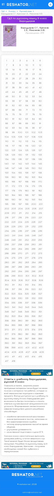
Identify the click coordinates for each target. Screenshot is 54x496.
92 (6, 128)
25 (6, 78)
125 (26, 150)
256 (7, 244)
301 (27, 276)
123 (13, 150)
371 (13, 329)
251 (20, 240)
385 (13, 338)
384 (7, 338)
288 (20, 267)
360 (20, 320)
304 (7, 280)
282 (20, 262)
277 (27, 258)
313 (26, 285)
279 (40, 258)
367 (27, 325)
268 (7, 253)
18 (40, 69)
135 (13, 159)
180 (27, 190)
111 (13, 141)
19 (7, 74)
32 (13, 83)
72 (33, 110)
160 (13, 177)
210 (13, 213)
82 (20, 119)
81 (13, 119)
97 (40, 128)
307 (27, 280)
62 (13, 105)
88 (20, 123)
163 (33, 177)
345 (40, 307)
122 (6, 150)
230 (20, 226)
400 (20, 347)
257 (13, 244)
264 (20, 249)
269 (13, 253)
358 (7, 320)
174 (26, 186)
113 (26, 141)
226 (33, 222)
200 (33, 204)
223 (13, 222)
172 (13, 186)
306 (20, 280)
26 (13, 78)
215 (40, 213)
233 (40, 226)
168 (26, 181)
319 (26, 289)
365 (13, 325)
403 (41, 347)
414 (33, 356)
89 (26, 123)
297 (40, 271)
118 (20, 146)
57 (20, 101)
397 (40, 343)
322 (7, 294)
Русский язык (26, 11)
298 (7, 276)
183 (6, 195)
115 (40, 141)
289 (27, 267)
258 (20, 244)
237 (27, 231)
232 (34, 226)
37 (7, 87)
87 (13, 123)
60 (40, 101)
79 (40, 114)
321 (40, 289)
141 (13, 163)
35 (33, 83)
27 (20, 78)
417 (6, 361)
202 (7, 208)
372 (20, 329)
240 (7, 235)
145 (40, 163)
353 (13, 316)
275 (13, 258)
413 (27, 356)
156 (26, 172)
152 (40, 168)
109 (40, 137)
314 (33, 285)
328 (7, 298)
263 (13, 249)
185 (20, 195)
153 (6, 172)
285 (40, 262)
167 (20, 181)
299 (13, 276)
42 (40, 87)
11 (33, 65)
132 (33, 155)
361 (27, 320)
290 (33, 267)
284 (34, 262)
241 (13, 235)
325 (27, 294)
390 (7, 343)
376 (40, 329)
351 (40, 311)
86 (6, 123)
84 (33, 119)
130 (20, 155)
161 (20, 177)
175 (33, 186)
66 (40, 105)
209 (7, 213)
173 (20, 186)
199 (26, 204)
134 (7, 159)
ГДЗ (3, 11)
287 (13, 267)
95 (26, 128)
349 (27, 311)
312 (20, 285)
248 (7, 240)
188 (40, 195)
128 (6, 155)
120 (33, 146)
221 (40, 217)
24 (40, 74)
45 (20, 92)
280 (7, 262)
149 (27, 168)
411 (13, 356)
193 (33, 199)
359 (13, 320)
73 (40, 110)
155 (20, 172)
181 (33, 190)
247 (40, 235)
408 (34, 352)
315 (40, 285)
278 (33, 258)
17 (33, 69)
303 (41, 276)
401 (27, 347)
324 (20, 294)
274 (7, 258)
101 (26, 132)
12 (40, 65)
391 (13, 343)
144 (33, 163)
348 (20, 311)
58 (26, 101)
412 (20, 356)
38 (13, 87)
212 (27, 213)
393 (27, 343)
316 (6, 289)
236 (20, 231)
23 (33, 74)
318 (20, 289)
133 (40, 155)
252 (27, 240)
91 (40, 123)
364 (7, 325)
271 (26, 253)
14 (13, 69)
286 (7, 267)
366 (20, 325)
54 (40, 96)
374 (33, 329)
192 (26, 199)
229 (13, 226)
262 (7, 249)
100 (20, 132)
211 (20, 213)
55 (6, 101)
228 (7, 226)
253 (33, 240)
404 (7, 352)
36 (40, 83)
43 (6, 92)
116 (6, 146)
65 (33, 105)
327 (40, 294)
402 (34, 347)
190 (13, 199)
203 (13, 208)
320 (33, 289)
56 (13, 101)
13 (7, 69)
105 (13, 137)
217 (13, 217)
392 (20, 343)
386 (20, 338)
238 (33, 231)
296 (33, 271)
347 (13, 311)
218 (20, 217)
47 (33, 92)
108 (33, 137)
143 (27, 163)
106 (20, 137)
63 (20, 105)
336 (20, 302)
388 (33, 338)
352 (7, 316)
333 (40, 298)
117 (13, 146)
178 (13, 190)
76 (20, 114)
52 (26, 96)
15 (20, 69)
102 (33, 132)
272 (33, 253)
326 (33, 294)
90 (33, 123)
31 (7, 83)
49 (6, 96)
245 (27, 235)
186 (26, 195)
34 (26, 83)
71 (27, 110)
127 (40, 150)
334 (7, 302)
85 (40, 119)
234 (7, 231)
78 (33, 114)
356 (33, 316)
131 (26, 155)
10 (27, 65)
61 (7, 105)
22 (26, 74)
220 (33, 217)
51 (20, 96)
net (22, 4)
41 (33, 87)
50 (13, 96)
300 (20, 276)
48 (40, 92)
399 (13, 347)
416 (40, 356)
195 (6, 204)
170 (40, 181)
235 (13, 231)
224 (20, 222)
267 (40, 249)
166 (13, 181)
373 (27, 329)
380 (20, 334)
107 (27, 137)
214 (33, 213)
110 (6, 141)
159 (6, 177)
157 (33, 172)
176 (40, 186)
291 (40, 267)
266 (33, 249)
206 (34, 208)
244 (20, 235)
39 (20, 87)
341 (13, 307)
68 (13, 110)
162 (26, 177)
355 (27, 316)
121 (40, 146)
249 (13, 240)
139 (40, 159)
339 (40, 302)
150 (33, 168)
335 (13, 302)
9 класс (12, 11)
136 (20, 159)
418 (13, 361)
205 (27, 208)
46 (26, 92)
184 (13, 195)
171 (6, 186)
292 (7, 271)
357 (40, 316)
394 (34, 343)
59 (33, 101)
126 (33, 150)
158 (40, 172)
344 (34, 307)
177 (6, 190)
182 (40, 190)
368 (33, 325)
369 (40, 325)
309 (41, 280)
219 (26, 217)
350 (33, 311)
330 (20, 298)
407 (28, 352)
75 (13, 114)
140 (7, 163)
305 (14, 280)
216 (6, 217)
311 (13, 285)
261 (40, 244)
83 (26, 119)
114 (33, 141)
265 (27, 249)
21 (20, 74)
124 (20, 150)
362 (34, 320)
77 (27, 114)
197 (20, 204)
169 (33, 181)
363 (40, 320)
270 (20, 253)
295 (27, 271)
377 (7, 334)
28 (26, 78)
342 (20, 307)
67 (7, 110)
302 (34, 276)
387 (27, 338)
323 (13, 294)
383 (40, 334)
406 (21, 352)
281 (13, 262)
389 (40, 338)
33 (20, 83)
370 (7, 329)
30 (40, 78)
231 (27, 226)
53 (33, 96)
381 (27, 334)
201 (41, 204)
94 (20, 128)
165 (6, 181)
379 (13, 334)
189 (6, 199)
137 (26, 159)
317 (13, 289)
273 (40, 253)
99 (13, 132)
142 (20, 163)
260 (33, 244)
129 (13, 155)
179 (20, 190)
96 (33, 128)
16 (27, 69)
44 (13, 92)
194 (40, 199)
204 (20, 208)
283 (27, 262)
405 (14, 352)
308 (34, 280)
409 (41, 352)
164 (40, 177)
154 (13, 172)
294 (20, 271)
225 (27, 222)
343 (27, 307)
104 (7, 137)
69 (20, 110)
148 (20, 168)
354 (20, 316)
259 (27, 244)
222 (7, 222)
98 (6, 132)
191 (20, 199)
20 (13, 74)
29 (33, 78)
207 (41, 208)
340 (7, 307)
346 (7, 311)
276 (20, 258)
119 (26, 146)
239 (40, 231)
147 (13, 168)
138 (33, 159)
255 (40, 240)
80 (6, 119)
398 (7, 347)
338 (33, 302)
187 (33, 195)
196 (13, 204)
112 (20, 141)
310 (7, 285)
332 (34, 298)
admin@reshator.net (27, 492)
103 (40, 132)
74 (7, 114)
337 (27, 302)
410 (7, 356)
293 (13, 271)
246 (34, 235)
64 (26, 105)
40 (26, 87)
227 (40, 222)
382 (34, 334)
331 (27, 298)
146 (7, 168)
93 (13, 128)
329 (13, 298)
